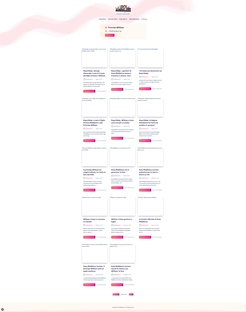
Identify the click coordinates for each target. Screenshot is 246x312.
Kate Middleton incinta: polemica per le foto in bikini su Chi (149, 172)
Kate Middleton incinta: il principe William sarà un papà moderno (94, 268)
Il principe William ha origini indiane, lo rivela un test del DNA (94, 172)
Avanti (131, 294)
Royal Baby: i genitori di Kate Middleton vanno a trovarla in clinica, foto (121, 73)
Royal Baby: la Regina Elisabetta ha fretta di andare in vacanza (148, 122)
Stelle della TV (123, 19)
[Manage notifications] (3, 309)
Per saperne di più (90, 91)
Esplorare (110, 35)
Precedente (116, 294)
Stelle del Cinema (112, 19)
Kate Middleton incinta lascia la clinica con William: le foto (121, 268)
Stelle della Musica (134, 19)
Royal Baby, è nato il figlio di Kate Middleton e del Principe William (94, 122)
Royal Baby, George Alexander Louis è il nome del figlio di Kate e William (94, 73)
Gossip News (102, 19)
